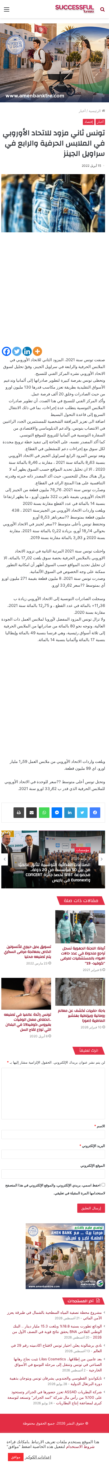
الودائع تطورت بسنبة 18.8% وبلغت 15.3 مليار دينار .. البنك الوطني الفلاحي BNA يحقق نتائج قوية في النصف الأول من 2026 (57, 1331)
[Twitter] (16, 351)
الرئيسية (95, 111)
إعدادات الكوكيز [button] (38, 1457)
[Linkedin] (27, 351)
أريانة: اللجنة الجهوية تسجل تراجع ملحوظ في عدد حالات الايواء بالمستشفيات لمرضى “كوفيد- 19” (82, 956)
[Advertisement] (54, 292)
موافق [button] (15, 1457)
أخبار (82, 111)
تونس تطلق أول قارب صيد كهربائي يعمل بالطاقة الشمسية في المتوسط (55, 872)
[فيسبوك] (95, 812)
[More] (37, 351)
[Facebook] (6, 351)
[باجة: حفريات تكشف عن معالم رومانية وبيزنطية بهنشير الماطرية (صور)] (80, 992)
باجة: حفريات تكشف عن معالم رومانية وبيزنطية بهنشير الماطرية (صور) (81, 1015)
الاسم (99, 1126)
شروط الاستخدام (80, 1446)
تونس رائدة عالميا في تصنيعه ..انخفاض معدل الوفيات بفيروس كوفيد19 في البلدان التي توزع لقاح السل (27, 1022)
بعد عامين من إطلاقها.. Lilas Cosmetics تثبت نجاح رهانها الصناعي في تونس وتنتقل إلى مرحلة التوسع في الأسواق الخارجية (58, 1364)
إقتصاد (88, 122)
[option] (53, 859)
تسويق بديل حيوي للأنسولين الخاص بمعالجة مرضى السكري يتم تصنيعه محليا (27, 951)
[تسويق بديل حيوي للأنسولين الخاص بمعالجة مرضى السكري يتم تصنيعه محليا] (26, 926)
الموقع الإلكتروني (92, 1165)
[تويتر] (82, 812)
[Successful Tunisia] (74, 9)
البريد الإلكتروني (92, 1146)
